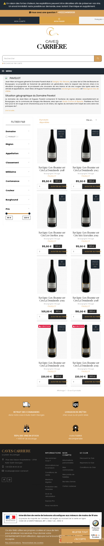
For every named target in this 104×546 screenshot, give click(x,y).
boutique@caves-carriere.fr (16, 471)
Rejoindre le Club (87, 463)
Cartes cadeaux (69, 486)
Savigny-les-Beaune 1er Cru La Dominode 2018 (52, 169)
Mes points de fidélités (68, 475)
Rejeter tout (80, 532)
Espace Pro (50, 501)
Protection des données (51, 487)
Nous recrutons (51, 505)
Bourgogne (10, 84)
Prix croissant (92, 120)
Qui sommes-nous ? (51, 459)
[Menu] (99, 520)
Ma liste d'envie (69, 481)
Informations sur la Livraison (52, 466)
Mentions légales (49, 480)
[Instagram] (9, 480)
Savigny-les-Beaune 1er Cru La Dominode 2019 (52, 299)
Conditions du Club (88, 467)
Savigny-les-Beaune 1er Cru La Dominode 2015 (52, 364)
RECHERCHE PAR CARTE (12, 63)
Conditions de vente (51, 473)
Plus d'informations (13, 542)
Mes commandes (68, 468)
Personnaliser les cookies (32, 542)
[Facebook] (4, 480)
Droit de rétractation (50, 495)
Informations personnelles (68, 461)
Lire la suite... (10, 110)
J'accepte (80, 539)
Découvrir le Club (87, 458)
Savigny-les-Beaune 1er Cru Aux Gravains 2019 (86, 234)
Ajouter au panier (58, 186)
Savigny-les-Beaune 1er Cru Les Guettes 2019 (52, 234)
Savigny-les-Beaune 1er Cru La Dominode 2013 (86, 169)
